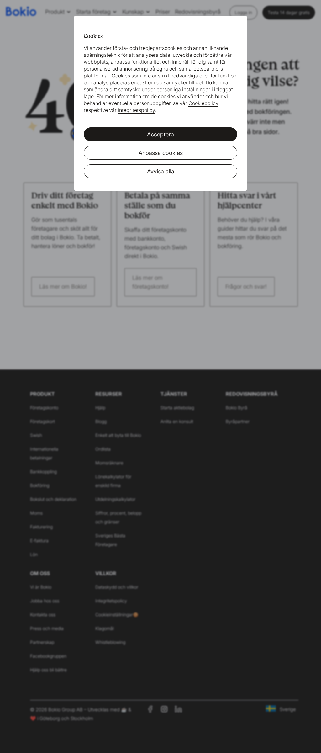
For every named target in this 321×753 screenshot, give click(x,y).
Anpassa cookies (161, 153)
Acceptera (160, 134)
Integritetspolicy (136, 110)
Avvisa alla (160, 171)
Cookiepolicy (203, 103)
